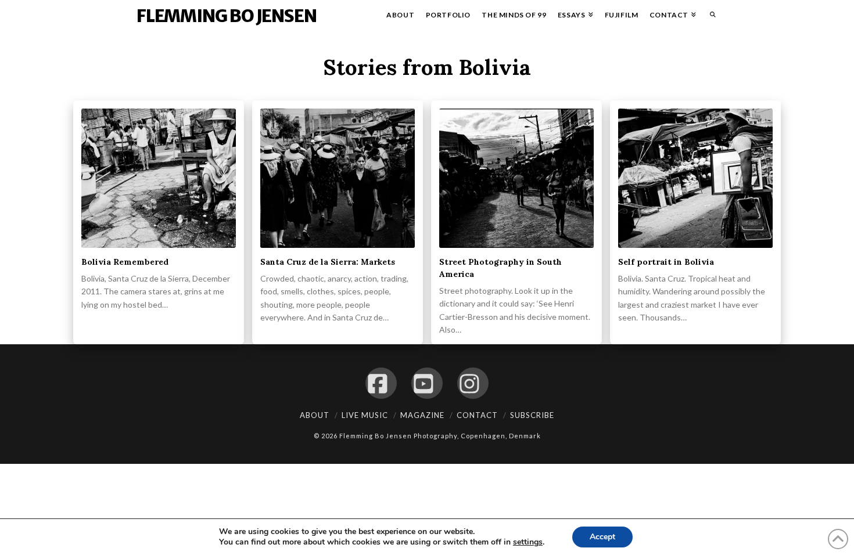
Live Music (365, 415)
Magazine (422, 415)
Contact (477, 415)
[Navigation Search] (709, 17)
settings (528, 542)
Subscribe (532, 415)
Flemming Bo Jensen (226, 15)
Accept (602, 536)
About (314, 415)
